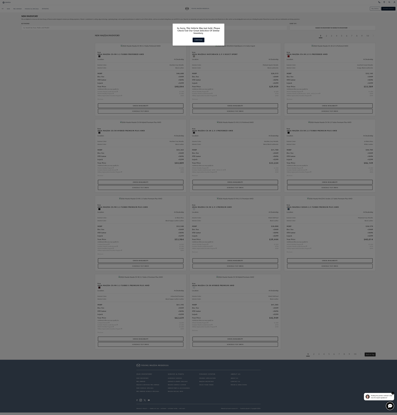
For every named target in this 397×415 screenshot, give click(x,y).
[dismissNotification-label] (393, 393)
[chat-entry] (390, 406)
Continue (198, 40)
